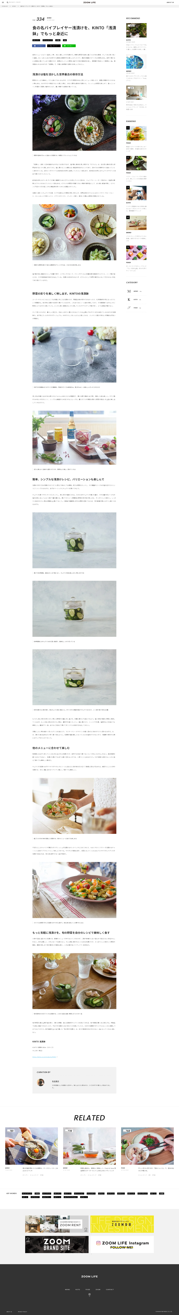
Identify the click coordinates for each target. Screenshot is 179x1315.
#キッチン (36, 40)
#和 (65, 40)
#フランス (111, 1193)
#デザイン (121, 1193)
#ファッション (79, 1193)
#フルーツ (84, 1197)
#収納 (161, 1193)
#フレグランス (142, 1193)
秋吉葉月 (55, 1081)
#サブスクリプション (71, 1197)
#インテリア (46, 1193)
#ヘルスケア (91, 1193)
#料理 (57, 40)
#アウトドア (35, 1197)
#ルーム (153, 1193)
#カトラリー (46, 1197)
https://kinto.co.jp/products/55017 (44, 1057)
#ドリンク (131, 1193)
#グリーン (57, 1197)
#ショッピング (48, 40)
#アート (25, 1197)
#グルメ (101, 1193)
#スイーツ (68, 1193)
